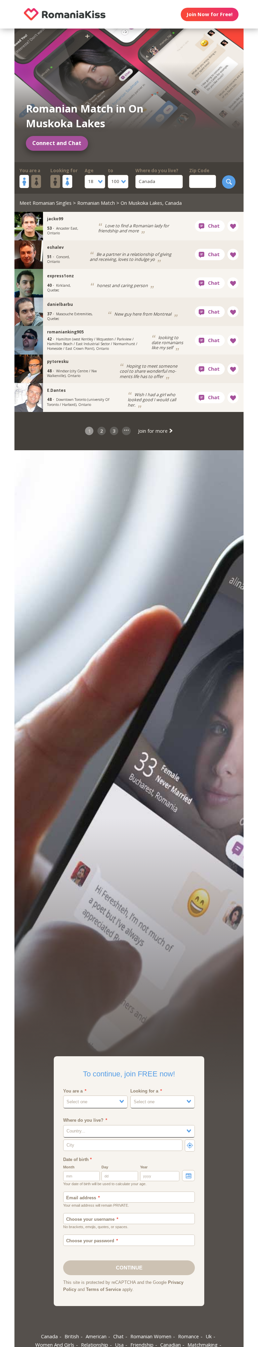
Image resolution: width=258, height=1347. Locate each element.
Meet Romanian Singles (45, 202)
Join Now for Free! (209, 14)
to (110, 171)
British (71, 1336)
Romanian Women (150, 1336)
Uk (209, 1336)
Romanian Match (96, 202)
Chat (118, 1336)
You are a (29, 171)
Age (89, 171)
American (96, 1336)
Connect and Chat (56, 143)
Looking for (64, 171)
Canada (49, 1336)
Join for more (153, 430)
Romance (188, 1336)
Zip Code (199, 171)
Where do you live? (156, 171)
